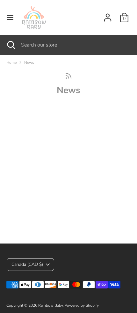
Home (11, 62)
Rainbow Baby (50, 305)
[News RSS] (68, 76)
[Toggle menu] (10, 17)
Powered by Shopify (82, 305)
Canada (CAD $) (27, 264)
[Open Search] (10, 45)
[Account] (107, 14)
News (29, 62)
